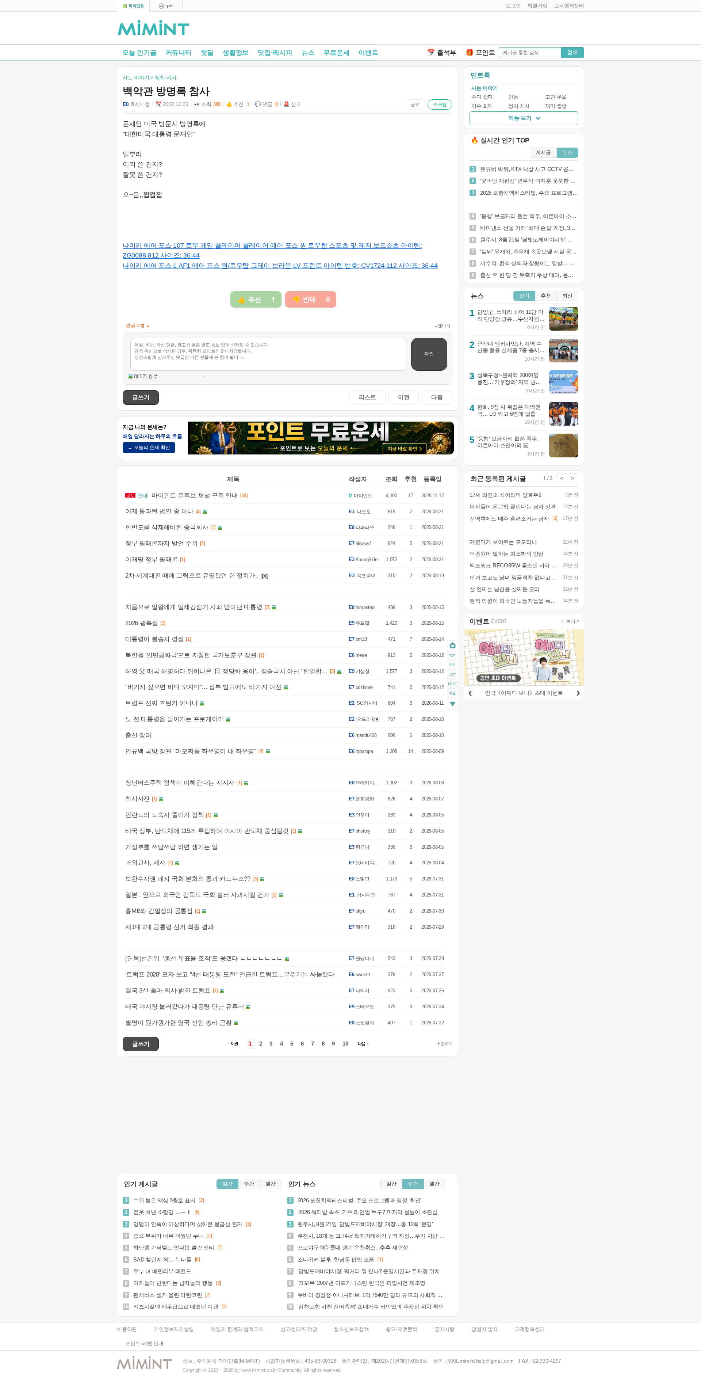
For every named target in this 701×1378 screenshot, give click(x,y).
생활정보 (236, 52)
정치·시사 (519, 106)
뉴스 (308, 52)
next (452, 684)
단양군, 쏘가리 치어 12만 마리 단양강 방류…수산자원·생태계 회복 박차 (510, 318)
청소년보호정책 (351, 1329)
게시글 (543, 152)
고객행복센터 (530, 1329)
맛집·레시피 (275, 52)
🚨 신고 (292, 104)
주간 (249, 1184)
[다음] (577, 692)
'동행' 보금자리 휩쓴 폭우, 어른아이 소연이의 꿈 (508, 442)
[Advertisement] (498, 30)
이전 (404, 397)
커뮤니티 (179, 52)
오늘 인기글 (139, 52)
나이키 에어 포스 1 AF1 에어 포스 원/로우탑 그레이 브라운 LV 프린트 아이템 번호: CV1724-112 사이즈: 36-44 (280, 265)
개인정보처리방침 (174, 1329)
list (452, 674)
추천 (546, 295)
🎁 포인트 (480, 52)
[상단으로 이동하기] (445, 1044)
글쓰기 (140, 397)
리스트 (367, 397)
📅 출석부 (441, 52)
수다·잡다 (482, 97)
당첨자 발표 (484, 1329)
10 (345, 1044)
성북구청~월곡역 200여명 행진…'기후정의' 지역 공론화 (509, 382)
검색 (572, 52)
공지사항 (444, 1329)
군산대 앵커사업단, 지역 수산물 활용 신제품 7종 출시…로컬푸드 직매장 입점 (511, 350)
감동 (513, 97)
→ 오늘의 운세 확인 (149, 447)
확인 (429, 354)
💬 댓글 (266, 104)
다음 (437, 397)
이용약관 (127, 1329)
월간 (270, 1184)
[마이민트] (133, 6)
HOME (452, 646)
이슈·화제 (482, 106)
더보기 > (570, 621)
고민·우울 (556, 97)
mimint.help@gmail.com (486, 1361)
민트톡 (480, 75)
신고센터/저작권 (298, 1329)
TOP (452, 655)
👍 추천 (237, 104)
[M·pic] (166, 6)
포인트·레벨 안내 (144, 1343)
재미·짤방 (556, 106)
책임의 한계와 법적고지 (237, 1329)
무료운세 (336, 52)
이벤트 (368, 52)
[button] (512, 5)
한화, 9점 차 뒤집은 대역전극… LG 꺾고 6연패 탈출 (509, 410)
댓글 (452, 694)
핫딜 (207, 52)
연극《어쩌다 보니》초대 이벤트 (524, 693)
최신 (567, 295)
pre (452, 665)
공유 (415, 104)
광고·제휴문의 (402, 1329)
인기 (524, 295)
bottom (452, 705)
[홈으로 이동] (153, 28)
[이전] (469, 692)
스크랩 (440, 104)
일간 (227, 1184)
